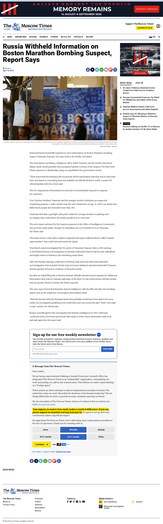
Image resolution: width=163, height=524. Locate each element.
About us (6, 501)
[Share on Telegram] (97, 70)
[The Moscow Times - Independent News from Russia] (27, 26)
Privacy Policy (52, 354)
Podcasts (78, 37)
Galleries (38, 505)
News (9, 37)
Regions (33, 37)
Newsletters (40, 508)
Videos (38, 501)
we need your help (46, 404)
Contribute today (144, 28)
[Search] (159, 36)
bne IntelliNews (110, 502)
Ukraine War (20, 37)
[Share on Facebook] (88, 70)
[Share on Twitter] (92, 70)
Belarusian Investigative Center (114, 507)
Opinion (54, 37)
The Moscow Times (12, 499)
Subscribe (107, 349)
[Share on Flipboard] (110, 70)
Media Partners (106, 499)
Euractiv (139, 502)
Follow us (71, 499)
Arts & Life (66, 37)
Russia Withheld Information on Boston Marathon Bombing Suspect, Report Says (57, 53)
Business (44, 37)
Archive (89, 37)
